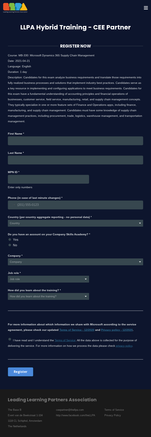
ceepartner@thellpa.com (70, 409)
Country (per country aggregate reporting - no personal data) (50, 217)
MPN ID (13, 172)
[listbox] (48, 296)
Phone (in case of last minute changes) (35, 197)
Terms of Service (65, 340)
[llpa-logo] (15, 8)
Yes (15, 239)
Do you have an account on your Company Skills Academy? (49, 234)
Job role (14, 273)
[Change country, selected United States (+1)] (12, 205)
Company (15, 255)
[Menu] (145, 8)
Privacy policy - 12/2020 (117, 329)
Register (20, 371)
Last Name (16, 152)
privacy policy (124, 345)
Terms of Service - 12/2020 (76, 329)
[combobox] (75, 223)
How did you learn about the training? (34, 290)
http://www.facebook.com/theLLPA (75, 415)
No (15, 245)
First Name (16, 133)
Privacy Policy (112, 415)
